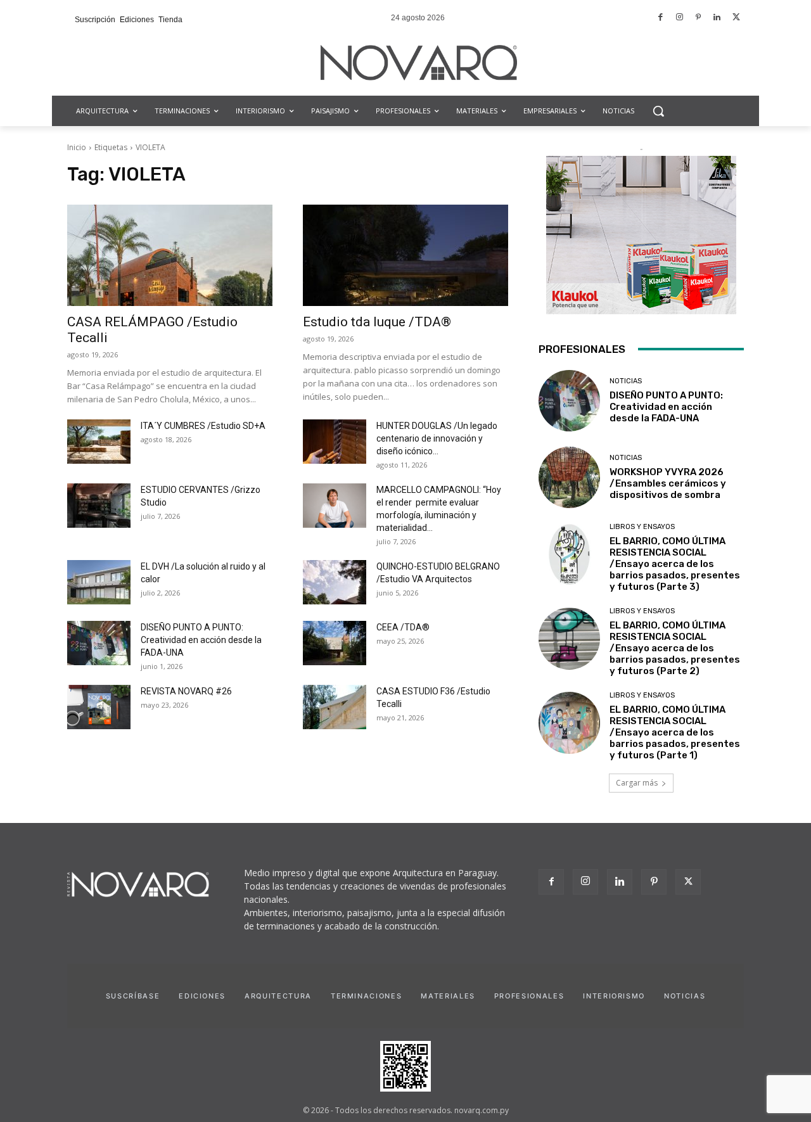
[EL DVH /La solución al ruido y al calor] (99, 582)
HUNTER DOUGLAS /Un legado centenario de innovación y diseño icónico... (436, 438)
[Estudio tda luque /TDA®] (405, 255)
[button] (658, 111)
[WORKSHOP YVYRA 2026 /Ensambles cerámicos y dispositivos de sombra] (569, 477)
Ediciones (202, 995)
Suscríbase (133, 995)
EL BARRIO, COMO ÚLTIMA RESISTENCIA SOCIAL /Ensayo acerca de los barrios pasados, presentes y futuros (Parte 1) (675, 732)
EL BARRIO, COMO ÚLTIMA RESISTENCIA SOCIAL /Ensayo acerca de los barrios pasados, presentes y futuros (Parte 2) (675, 648)
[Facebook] (661, 18)
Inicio (76, 147)
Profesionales (529, 995)
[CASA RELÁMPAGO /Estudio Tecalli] (169, 255)
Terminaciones (366, 995)
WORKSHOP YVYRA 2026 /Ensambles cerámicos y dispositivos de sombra (668, 483)
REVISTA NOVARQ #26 (186, 691)
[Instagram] (679, 18)
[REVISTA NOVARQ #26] (99, 707)
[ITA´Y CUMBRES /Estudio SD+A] (99, 441)
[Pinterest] (698, 18)
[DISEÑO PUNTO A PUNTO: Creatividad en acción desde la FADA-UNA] (99, 643)
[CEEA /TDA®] (334, 643)
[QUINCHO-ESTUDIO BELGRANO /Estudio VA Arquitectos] (334, 582)
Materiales (448, 995)
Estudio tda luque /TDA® (377, 321)
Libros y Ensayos (642, 526)
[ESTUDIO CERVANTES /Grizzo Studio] (99, 505)
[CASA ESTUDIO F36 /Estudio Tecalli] (334, 707)
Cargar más (637, 782)
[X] (688, 882)
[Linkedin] (717, 18)
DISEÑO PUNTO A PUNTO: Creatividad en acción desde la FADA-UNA (201, 640)
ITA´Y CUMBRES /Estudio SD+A (203, 426)
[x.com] (736, 18)
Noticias (626, 381)
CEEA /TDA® (403, 627)
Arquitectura (278, 995)
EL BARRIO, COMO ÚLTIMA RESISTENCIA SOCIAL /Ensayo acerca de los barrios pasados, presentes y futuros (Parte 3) (675, 563)
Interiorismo (614, 995)
